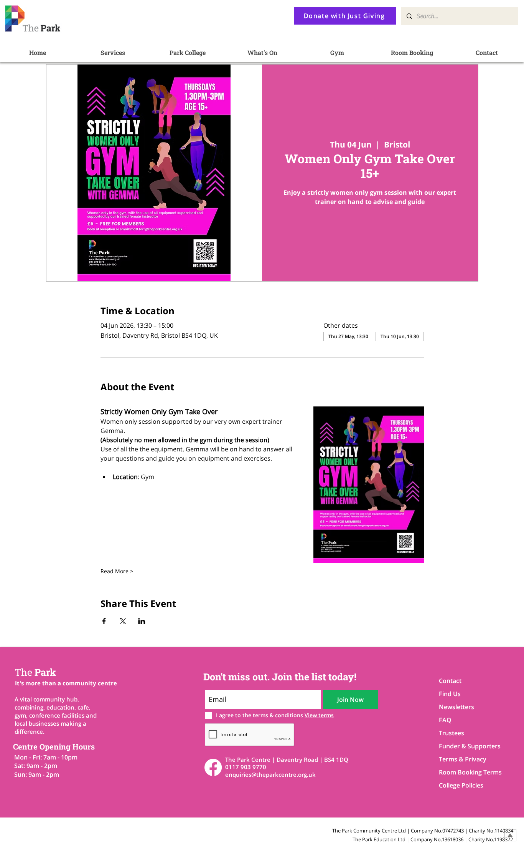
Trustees (451, 733)
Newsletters (456, 707)
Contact (450, 681)
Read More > (117, 571)
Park (35, 672)
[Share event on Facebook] (104, 621)
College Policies (461, 785)
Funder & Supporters (466, 746)
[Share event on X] (123, 621)
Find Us (450, 694)
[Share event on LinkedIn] (141, 621)
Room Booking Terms (466, 772)
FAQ (445, 720)
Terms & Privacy (462, 759)
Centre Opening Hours (54, 746)
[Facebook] (213, 767)
